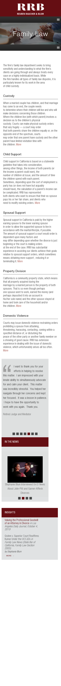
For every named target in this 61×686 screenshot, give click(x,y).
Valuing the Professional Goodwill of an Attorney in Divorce (21, 522)
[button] (14, 434)
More (18, 144)
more (8, 556)
